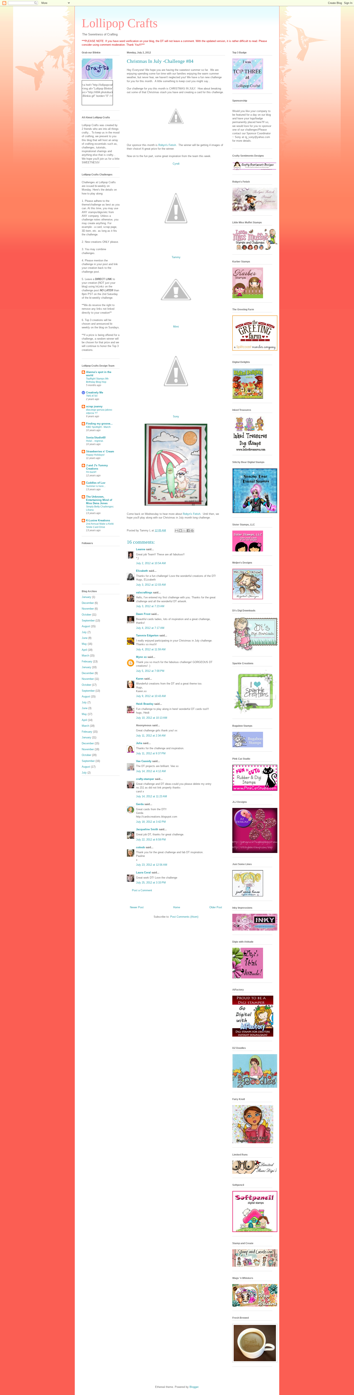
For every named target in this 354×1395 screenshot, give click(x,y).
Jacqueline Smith (147, 829)
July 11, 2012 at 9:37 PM (151, 753)
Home (176, 907)
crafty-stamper (145, 779)
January (86, 597)
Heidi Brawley (144, 703)
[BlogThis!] (180, 531)
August (86, 626)
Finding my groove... (99, 423)
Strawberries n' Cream (100, 451)
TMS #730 (92, 395)
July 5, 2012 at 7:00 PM (150, 670)
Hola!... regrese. (95, 440)
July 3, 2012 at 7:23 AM (150, 606)
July (84, 632)
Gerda (140, 804)
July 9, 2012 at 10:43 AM (151, 696)
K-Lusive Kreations (98, 520)
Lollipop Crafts (120, 23)
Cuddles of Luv (95, 482)
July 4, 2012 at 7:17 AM (150, 627)
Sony (176, 416)
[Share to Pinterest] (192, 531)
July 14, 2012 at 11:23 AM (151, 796)
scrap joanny (94, 406)
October (86, 614)
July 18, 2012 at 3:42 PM (151, 821)
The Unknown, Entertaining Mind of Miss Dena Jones (99, 500)
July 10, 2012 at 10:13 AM (151, 717)
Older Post (215, 907)
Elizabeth (142, 570)
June (84, 637)
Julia (139, 743)
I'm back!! (91, 472)
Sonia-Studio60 (96, 437)
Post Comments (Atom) (184, 916)
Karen (139, 678)
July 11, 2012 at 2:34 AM (151, 735)
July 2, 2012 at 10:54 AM (151, 563)
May (84, 643)
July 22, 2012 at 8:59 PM (151, 839)
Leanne (140, 549)
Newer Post (137, 907)
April (84, 649)
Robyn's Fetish (167, 145)
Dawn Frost (143, 614)
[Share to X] (184, 531)
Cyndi (176, 163)
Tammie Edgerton (147, 635)
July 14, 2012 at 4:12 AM (151, 771)
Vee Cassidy (143, 761)
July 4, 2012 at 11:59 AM (151, 649)
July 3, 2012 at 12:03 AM (151, 584)
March (85, 655)
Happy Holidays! (95, 454)
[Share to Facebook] (188, 531)
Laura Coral (143, 872)
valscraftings (144, 592)
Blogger (193, 1386)
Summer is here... (96, 486)
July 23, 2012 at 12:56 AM (151, 864)
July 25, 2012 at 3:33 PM (151, 882)
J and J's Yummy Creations (97, 467)
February (87, 661)
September (88, 620)
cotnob (140, 847)
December (88, 602)
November (88, 608)
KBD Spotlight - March (98, 427)
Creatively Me (94, 392)
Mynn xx (141, 657)
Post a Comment (142, 890)
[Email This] (177, 531)
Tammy (176, 257)
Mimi (176, 326)
